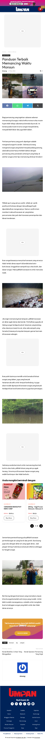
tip (17, 643)
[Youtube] (28, 703)
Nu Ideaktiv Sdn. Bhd (21, 737)
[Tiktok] (24, 703)
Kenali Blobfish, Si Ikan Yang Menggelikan (12, 653)
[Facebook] (12, 703)
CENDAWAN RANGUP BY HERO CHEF (12, 508)
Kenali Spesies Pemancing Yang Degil (33, 653)
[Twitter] (20, 703)
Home (4, 52)
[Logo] (22, 692)
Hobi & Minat (12, 52)
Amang (4, 71)
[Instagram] (16, 703)
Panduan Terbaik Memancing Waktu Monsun (16, 63)
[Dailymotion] (33, 703)
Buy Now (9, 518)
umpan (22, 643)
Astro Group (37, 737)
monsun (11, 643)
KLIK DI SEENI (23, 633)
